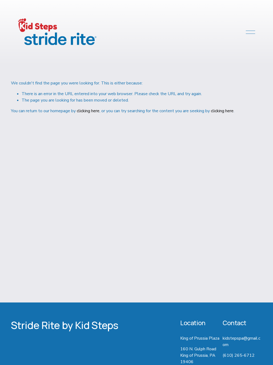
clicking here (88, 111)
